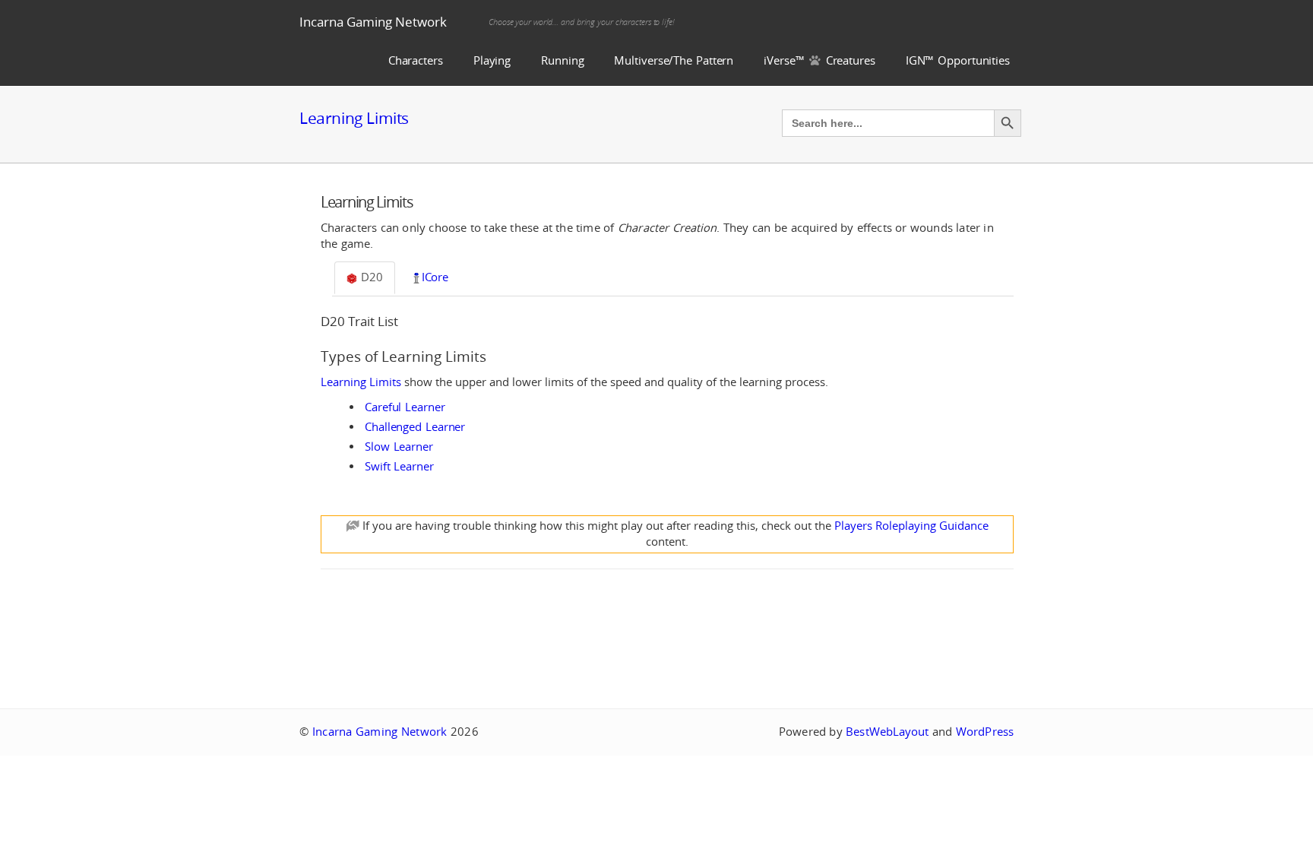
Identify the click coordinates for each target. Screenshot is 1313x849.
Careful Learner (405, 407)
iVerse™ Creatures (819, 60)
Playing (492, 60)
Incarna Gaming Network (373, 21)
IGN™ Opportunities (958, 60)
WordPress (985, 731)
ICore (435, 277)
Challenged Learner (415, 427)
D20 (370, 277)
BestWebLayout (887, 731)
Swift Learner (399, 466)
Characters (415, 60)
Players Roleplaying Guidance (911, 525)
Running (562, 60)
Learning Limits (354, 117)
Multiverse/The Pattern (673, 60)
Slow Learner (399, 446)
